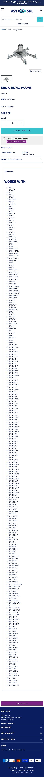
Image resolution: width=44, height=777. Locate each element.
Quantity (4, 118)
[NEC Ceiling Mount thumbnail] (6, 79)
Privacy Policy (12, 768)
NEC (5, 93)
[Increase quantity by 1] (21, 123)
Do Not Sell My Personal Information (22, 770)
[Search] (40, 19)
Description (8, 172)
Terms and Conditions (27, 768)
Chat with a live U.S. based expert (13, 750)
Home (3, 30)
